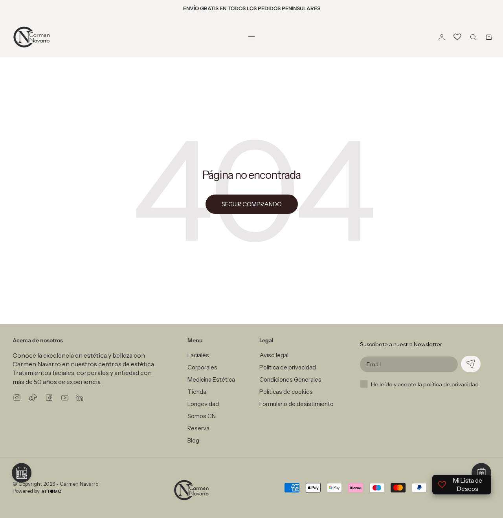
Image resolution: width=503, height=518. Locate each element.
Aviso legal (273, 355)
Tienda (196, 391)
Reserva (198, 428)
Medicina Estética (211, 379)
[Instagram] (17, 397)
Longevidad (203, 404)
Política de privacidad (287, 367)
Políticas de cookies (286, 391)
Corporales (202, 367)
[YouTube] (64, 397)
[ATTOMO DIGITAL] (51, 491)
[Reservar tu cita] (21, 473)
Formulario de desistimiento (296, 404)
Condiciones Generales (290, 379)
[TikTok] (33, 397)
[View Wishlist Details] (457, 37)
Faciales (198, 355)
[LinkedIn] (79, 397)
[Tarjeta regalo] (481, 473)
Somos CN (201, 416)
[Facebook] (49, 397)
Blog (193, 440)
